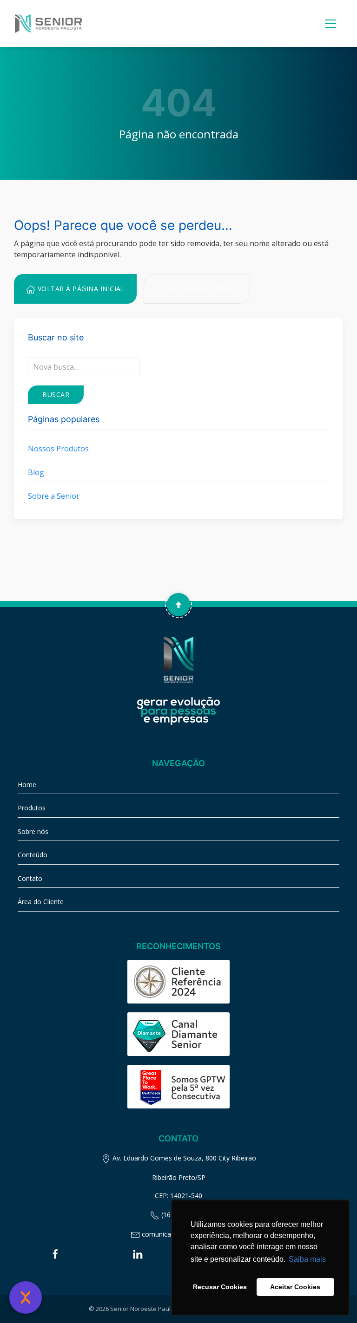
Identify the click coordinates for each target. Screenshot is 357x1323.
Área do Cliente (41, 901)
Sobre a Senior (53, 496)
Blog (36, 472)
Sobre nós (33, 831)
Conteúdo (32, 854)
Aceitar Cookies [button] (295, 1286)
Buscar (55, 394)
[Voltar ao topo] (178, 604)
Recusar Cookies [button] (220, 1286)
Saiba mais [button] (307, 1259)
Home (27, 784)
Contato (30, 878)
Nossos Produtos (58, 448)
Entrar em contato (201, 288)
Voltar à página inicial (80, 288)
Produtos (32, 807)
